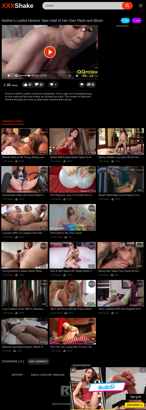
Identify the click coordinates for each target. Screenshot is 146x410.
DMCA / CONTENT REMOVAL (48, 374)
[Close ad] (143, 370)
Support (17, 374)
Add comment (38, 361)
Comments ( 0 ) (13, 361)
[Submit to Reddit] (83, 29)
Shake (17, 5)
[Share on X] (91, 29)
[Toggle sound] (73, 370)
